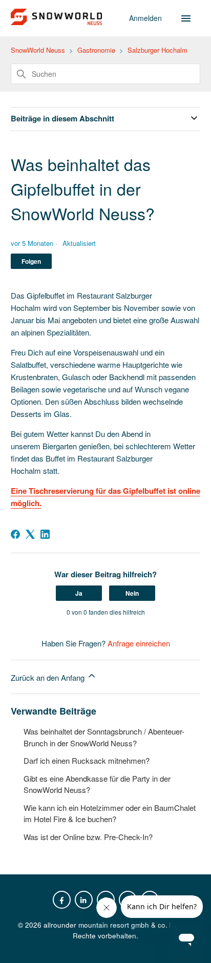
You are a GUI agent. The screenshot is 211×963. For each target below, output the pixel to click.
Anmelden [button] (146, 18)
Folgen (31, 261)
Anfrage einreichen (139, 643)
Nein (132, 593)
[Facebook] (15, 534)
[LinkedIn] (45, 534)
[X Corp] (30, 534)
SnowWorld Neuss (38, 50)
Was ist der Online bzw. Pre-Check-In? (88, 836)
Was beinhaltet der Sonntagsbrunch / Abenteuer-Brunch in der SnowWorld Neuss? (104, 737)
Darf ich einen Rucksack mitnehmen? (87, 760)
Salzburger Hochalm (157, 50)
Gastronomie (96, 50)
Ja (78, 593)
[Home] (56, 21)
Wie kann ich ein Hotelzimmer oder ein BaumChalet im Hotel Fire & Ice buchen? (110, 813)
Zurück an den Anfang (49, 677)
